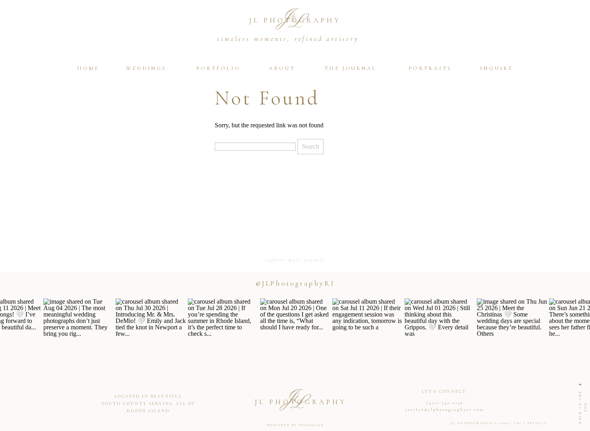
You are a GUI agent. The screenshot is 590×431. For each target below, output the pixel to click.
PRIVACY (537, 423)
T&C (517, 423)
